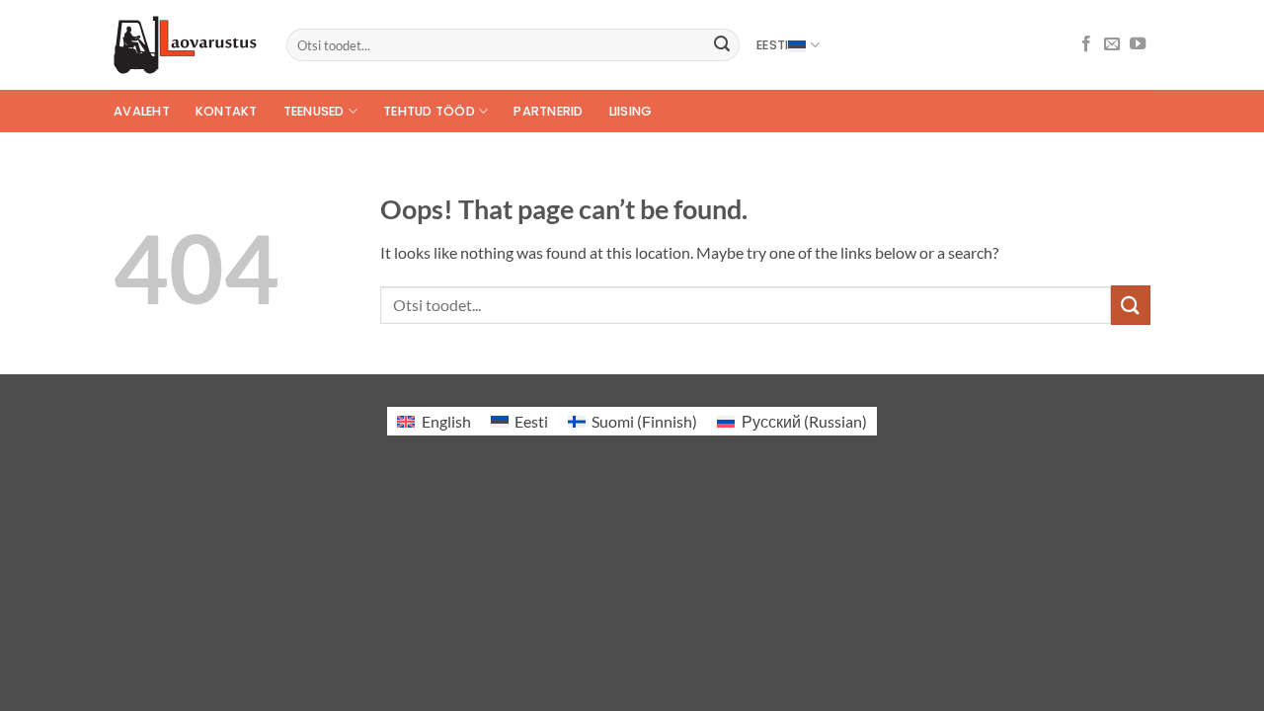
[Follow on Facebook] (1086, 44)
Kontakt (227, 111)
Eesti (772, 45)
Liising (631, 111)
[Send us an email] (1112, 44)
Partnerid (548, 111)
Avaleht (142, 111)
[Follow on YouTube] (1138, 44)
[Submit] (722, 45)
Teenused (314, 111)
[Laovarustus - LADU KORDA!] (185, 45)
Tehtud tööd (429, 111)
